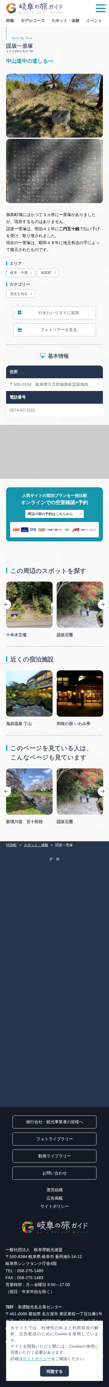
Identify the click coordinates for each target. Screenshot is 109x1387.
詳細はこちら (18, 770)
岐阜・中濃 (19, 273)
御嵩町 (46, 273)
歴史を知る (19, 294)
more (11, 584)
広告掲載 (55, 1198)
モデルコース (33, 20)
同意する (55, 1371)
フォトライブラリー (54, 1139)
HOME (11, 845)
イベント (94, 20)
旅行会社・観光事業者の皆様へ (54, 1121)
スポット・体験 (65, 20)
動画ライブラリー (54, 1156)
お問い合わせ (54, 1173)
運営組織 (55, 1189)
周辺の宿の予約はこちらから (50, 514)
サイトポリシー (54, 1206)
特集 (10, 20)
